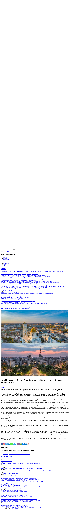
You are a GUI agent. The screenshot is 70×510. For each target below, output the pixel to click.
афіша (4, 262)
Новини (5, 258)
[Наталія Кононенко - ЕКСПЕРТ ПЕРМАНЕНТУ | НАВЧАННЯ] (35, 41)
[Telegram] (14, 444)
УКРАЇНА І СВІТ (7, 259)
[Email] (21, 444)
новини (3, 269)
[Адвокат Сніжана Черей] (35, 20)
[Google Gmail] (28, 444)
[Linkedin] (9, 444)
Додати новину (7, 265)
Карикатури (6, 263)
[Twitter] (6, 444)
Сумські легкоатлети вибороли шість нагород (14, 452)
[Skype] (16, 444)
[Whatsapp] (11, 444)
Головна (5, 257)
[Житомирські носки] (35, 31)
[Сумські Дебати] (6, 252)
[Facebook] (2, 444)
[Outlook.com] (25, 444)
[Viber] (18, 444)
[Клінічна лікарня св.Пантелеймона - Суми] (35, 10)
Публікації (5, 260)
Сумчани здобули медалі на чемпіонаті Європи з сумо (16, 454)
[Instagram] (4, 444)
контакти (5, 264)
